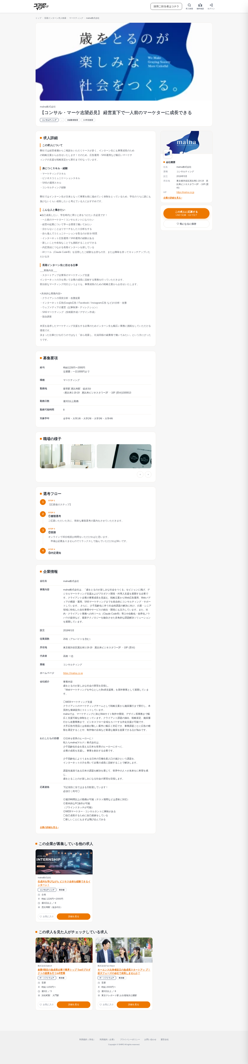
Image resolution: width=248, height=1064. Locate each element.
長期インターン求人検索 (55, 18)
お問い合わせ (150, 1039)
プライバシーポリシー (130, 1039)
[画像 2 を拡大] (124, 456)
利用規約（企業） (108, 1039)
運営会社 (165, 1039)
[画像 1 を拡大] (67, 456)
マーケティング (76, 18)
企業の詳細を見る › (49, 827)
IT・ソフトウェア (47, 978)
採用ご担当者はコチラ (166, 6)
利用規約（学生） (87, 1039)
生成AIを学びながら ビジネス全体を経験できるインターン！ (64, 883)
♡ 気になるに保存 (186, 223)
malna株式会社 (44, 877)
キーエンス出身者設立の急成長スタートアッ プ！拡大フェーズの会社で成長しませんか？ (124, 971)
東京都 (61, 890)
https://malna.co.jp (73, 673)
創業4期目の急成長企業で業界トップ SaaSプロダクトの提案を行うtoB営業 (64, 971)
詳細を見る (73, 916)
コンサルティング (49, 120)
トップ (38, 18)
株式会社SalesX (45, 966)
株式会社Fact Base (106, 966)
